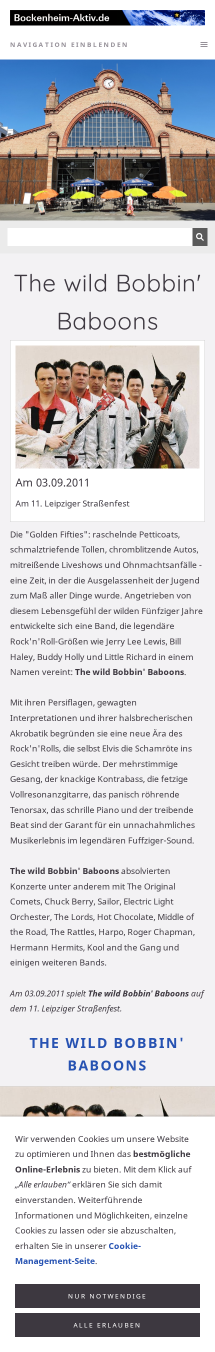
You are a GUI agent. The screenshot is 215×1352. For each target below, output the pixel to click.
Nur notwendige (107, 1296)
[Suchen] (200, 237)
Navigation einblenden (69, 44)
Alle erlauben (108, 1325)
